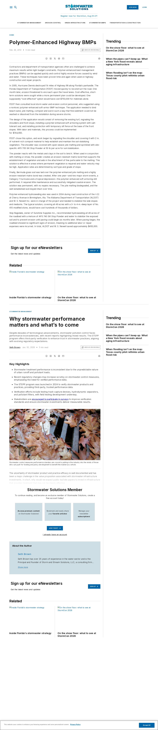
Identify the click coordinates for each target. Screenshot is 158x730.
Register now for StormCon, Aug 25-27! (79, 16)
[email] (63, 58)
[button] (11, 7)
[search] (15, 7)
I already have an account (55, 534)
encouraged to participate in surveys (50, 399)
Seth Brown (14, 347)
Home (11, 35)
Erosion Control (53, 23)
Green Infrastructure (75, 23)
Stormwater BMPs (97, 23)
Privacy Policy (75, 724)
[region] (79, 725)
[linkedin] (51, 58)
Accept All (146, 725)
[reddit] (59, 58)
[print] (99, 58)
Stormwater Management (29, 23)
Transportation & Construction (125, 23)
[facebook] (46, 58)
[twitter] (55, 58)
